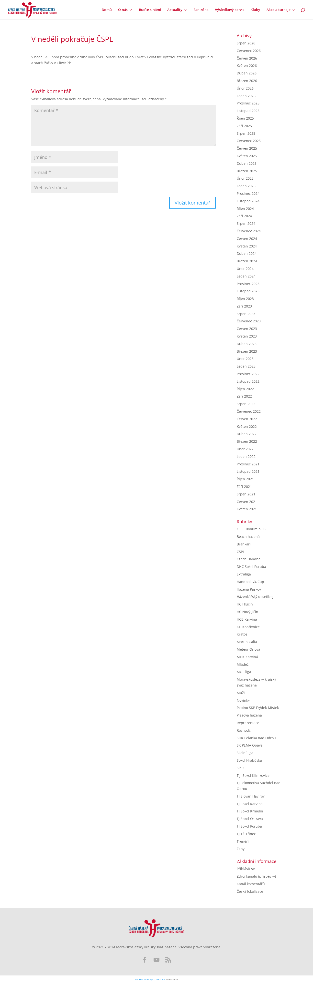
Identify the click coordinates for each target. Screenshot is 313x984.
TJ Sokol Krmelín (250, 811)
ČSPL (241, 551)
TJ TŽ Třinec (246, 833)
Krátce (242, 634)
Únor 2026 (245, 88)
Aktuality (174, 10)
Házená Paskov (249, 589)
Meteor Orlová (248, 649)
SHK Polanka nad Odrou (256, 738)
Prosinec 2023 (248, 283)
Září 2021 (244, 486)
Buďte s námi (150, 10)
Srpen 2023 (246, 313)
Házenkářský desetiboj (255, 596)
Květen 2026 (247, 65)
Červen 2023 (247, 328)
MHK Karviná (247, 657)
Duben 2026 (247, 73)
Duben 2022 (247, 433)
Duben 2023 (247, 343)
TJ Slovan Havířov (251, 796)
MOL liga (244, 671)
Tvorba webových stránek (150, 979)
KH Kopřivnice (248, 627)
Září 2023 (244, 306)
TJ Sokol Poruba (249, 826)
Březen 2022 (247, 441)
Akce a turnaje (279, 10)
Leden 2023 (246, 366)
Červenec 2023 (249, 321)
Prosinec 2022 (248, 373)
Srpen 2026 (246, 43)
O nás (123, 10)
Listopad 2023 (248, 291)
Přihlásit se (246, 868)
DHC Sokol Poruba (251, 566)
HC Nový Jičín (247, 611)
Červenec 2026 (249, 50)
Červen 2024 (247, 238)
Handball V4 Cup (250, 581)
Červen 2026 (247, 58)
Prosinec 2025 (248, 103)
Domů (107, 10)
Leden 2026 (246, 95)
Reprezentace (248, 722)
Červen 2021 (247, 501)
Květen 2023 (247, 336)
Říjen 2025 (245, 118)
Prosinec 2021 (248, 464)
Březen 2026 (247, 80)
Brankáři (244, 544)
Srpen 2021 (246, 494)
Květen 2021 (247, 509)
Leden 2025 (246, 186)
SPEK (241, 768)
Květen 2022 (247, 426)
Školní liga (245, 752)
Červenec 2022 (249, 411)
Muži (241, 692)
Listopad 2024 (248, 201)
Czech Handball (249, 559)
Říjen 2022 (245, 389)
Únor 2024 (245, 268)
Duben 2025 (247, 163)
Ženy (241, 848)
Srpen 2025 (246, 133)
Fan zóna (201, 10)
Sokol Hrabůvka (249, 760)
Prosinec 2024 (248, 193)
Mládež (243, 664)
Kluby (255, 10)
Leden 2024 (246, 276)
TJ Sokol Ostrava (250, 818)
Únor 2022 (245, 449)
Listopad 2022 (248, 381)
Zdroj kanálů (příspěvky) (256, 876)
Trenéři (243, 841)
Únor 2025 (245, 178)
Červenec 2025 (249, 140)
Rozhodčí (244, 730)
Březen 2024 (247, 261)
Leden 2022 (246, 456)
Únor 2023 (245, 358)
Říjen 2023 (245, 298)
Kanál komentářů (251, 884)
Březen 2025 (247, 171)
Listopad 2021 (248, 471)
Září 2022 (244, 396)
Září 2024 (244, 216)
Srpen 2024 (246, 223)
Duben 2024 (247, 253)
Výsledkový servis (229, 10)
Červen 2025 (247, 148)
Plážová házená (249, 715)
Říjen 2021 (245, 479)
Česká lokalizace (250, 891)
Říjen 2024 (245, 208)
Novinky (243, 700)
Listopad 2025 (248, 110)
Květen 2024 (247, 246)
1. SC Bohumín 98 (251, 529)
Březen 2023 (247, 351)
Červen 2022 (247, 419)
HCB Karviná (247, 619)
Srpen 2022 (246, 403)
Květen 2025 (247, 156)
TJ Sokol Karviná (250, 803)
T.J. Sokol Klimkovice (253, 775)
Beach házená (248, 536)
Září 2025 (244, 125)
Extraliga (244, 574)
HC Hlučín (245, 604)
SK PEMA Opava (250, 745)
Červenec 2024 (249, 231)
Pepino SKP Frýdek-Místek (258, 707)
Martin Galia (247, 641)
